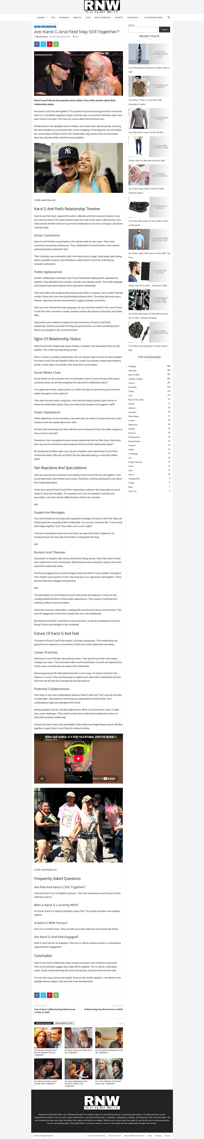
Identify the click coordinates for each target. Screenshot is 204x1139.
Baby (131, 487)
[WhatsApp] (56, 44)
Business (64, 17)
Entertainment (134, 437)
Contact (167, 1136)
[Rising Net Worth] (102, 7)
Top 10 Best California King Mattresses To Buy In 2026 (54, 1011)
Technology (133, 454)
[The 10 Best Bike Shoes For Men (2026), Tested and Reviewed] (149, 207)
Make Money (134, 416)
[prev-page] (118, 1023)
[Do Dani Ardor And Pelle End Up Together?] (78, 1037)
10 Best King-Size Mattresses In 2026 (103, 1009)
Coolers (132, 421)
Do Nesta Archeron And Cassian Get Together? (45, 1082)
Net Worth (133, 387)
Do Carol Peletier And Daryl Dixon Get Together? (108, 1082)
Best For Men (134, 375)
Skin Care (132, 491)
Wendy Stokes (42, 37)
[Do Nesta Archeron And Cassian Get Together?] (48, 1068)
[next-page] (121, 1023)
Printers (132, 404)
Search (131, 25)
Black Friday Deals (136, 400)
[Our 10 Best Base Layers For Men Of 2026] (149, 118)
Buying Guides (134, 441)
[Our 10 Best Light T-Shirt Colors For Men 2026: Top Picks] (149, 239)
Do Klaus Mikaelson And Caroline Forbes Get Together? (76, 1083)
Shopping (132, 17)
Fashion (132, 429)
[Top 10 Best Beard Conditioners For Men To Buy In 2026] (149, 54)
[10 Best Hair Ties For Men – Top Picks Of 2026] (149, 271)
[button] (169, 17)
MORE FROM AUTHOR (64, 1023)
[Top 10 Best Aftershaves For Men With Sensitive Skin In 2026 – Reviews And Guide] (149, 299)
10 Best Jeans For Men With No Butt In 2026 (147, 161)
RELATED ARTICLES (43, 1023)
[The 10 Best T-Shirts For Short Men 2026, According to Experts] (149, 86)
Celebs (40, 17)
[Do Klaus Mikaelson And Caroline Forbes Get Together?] (78, 1068)
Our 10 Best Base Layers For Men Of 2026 (146, 132)
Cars (130, 396)
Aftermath (132, 371)
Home (36, 24)
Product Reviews (135, 462)
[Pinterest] (49, 44)
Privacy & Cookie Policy (96, 1136)
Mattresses (133, 425)
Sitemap (158, 1136)
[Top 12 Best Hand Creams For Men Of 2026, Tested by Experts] (149, 174)
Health (77, 17)
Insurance (132, 412)
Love (87, 17)
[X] (43, 44)
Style (131, 470)
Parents (132, 383)
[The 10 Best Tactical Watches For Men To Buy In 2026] (149, 332)
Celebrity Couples (48, 27)
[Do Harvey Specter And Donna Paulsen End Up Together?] (48, 1037)
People (131, 483)
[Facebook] (37, 44)
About (150, 1136)
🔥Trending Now (153, 17)
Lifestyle (132, 408)
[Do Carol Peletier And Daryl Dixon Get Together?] (109, 1068)
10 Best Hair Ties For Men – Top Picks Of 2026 (148, 286)
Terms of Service (114, 1136)
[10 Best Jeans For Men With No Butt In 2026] (149, 146)
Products (132, 445)
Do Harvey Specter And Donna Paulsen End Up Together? (45, 1052)
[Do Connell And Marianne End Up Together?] (109, 1037)
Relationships (103, 17)
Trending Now (134, 479)
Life (53, 17)
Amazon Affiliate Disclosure (134, 1136)
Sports (119, 17)
